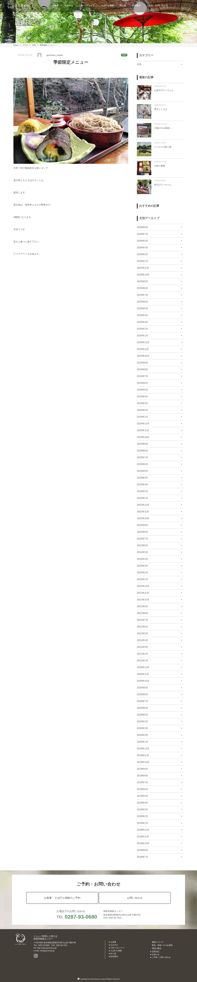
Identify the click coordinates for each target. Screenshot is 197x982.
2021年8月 (142, 613)
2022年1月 (142, 579)
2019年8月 (142, 775)
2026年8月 (142, 227)
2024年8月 (142, 369)
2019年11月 (143, 755)
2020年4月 (142, 721)
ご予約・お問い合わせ (157, 5)
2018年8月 (142, 850)
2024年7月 (142, 376)
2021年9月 (142, 606)
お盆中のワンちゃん (164, 90)
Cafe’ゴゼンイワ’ (87, 5)
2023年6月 (142, 464)
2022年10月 (143, 518)
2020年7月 (142, 701)
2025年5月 (142, 308)
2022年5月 (142, 552)
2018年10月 (143, 843)
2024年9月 (142, 362)
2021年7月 (142, 620)
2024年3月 (142, 403)
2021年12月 (143, 586)
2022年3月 (142, 566)
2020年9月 (142, 687)
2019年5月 (142, 796)
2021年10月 (143, 599)
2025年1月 (142, 335)
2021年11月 (143, 593)
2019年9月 (142, 769)
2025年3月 (142, 322)
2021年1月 (142, 660)
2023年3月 (142, 484)
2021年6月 (142, 626)
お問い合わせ (135, 897)
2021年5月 (142, 633)
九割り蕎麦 (159, 166)
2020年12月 (143, 667)
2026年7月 (142, 234)
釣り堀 (123, 5)
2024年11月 (143, 349)
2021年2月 (142, 654)
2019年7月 (142, 782)
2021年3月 (142, 647)
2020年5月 (142, 714)
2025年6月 (142, 301)
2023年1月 (142, 498)
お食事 (55, 5)
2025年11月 (143, 268)
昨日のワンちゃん (162, 184)
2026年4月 (142, 247)
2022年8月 (142, 532)
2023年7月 (142, 457)
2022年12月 (143, 505)
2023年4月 (142, 478)
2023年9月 (142, 444)
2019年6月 (142, 789)
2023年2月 (142, 491)
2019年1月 (142, 823)
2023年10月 (143, 437)
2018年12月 (143, 830)
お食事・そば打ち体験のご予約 (62, 897)
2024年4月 (142, 396)
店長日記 (155, 951)
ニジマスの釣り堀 (162, 147)
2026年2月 (142, 254)
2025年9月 (142, 281)
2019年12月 (143, 748)
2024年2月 (142, 410)
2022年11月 (143, 511)
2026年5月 (142, 241)
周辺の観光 (156, 948)
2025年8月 (142, 288)
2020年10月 (143, 681)
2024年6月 (142, 383)
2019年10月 (143, 762)
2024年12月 (143, 342)
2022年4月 (142, 559)
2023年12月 (143, 423)
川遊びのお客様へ (162, 128)
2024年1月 (142, 417)
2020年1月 (142, 742)
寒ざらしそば (160, 109)
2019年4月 (142, 803)
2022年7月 (142, 538)
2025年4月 (142, 315)
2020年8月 (142, 694)
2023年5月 (142, 471)
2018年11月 (143, 836)
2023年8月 (142, 450)
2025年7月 (142, 295)
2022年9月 (142, 525)
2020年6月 (142, 708)
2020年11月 (143, 674)
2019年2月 (142, 816)
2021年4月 (142, 640)
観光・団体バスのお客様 (162, 945)
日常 (124, 55)
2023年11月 (143, 430)
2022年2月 (142, 572)
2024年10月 (143, 356)
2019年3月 (142, 809)
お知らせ (155, 954)
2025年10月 (143, 274)
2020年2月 (142, 735)
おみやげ (68, 5)
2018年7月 (142, 857)
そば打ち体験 (107, 5)
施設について (157, 942)
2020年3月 (142, 728)
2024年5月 (142, 390)
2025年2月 (142, 329)
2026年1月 (142, 261)
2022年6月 (142, 545)
